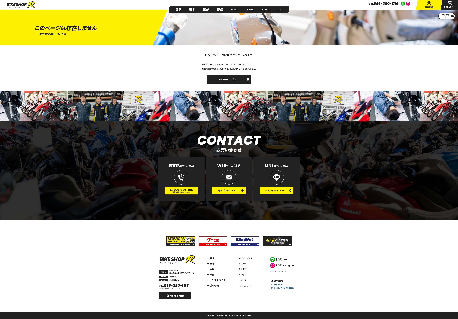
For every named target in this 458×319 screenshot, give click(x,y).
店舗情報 (243, 269)
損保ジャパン (279, 284)
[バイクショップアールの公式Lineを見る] (403, 4)
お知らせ (242, 280)
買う (212, 258)
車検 (212, 269)
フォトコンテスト (245, 285)
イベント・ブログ (245, 258)
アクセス (242, 274)
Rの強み (242, 263)
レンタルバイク (217, 280)
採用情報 (214, 285)
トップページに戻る (228, 79)
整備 (212, 274)
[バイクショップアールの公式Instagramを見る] (408, 4)
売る (212, 263)
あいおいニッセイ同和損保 (284, 288)
